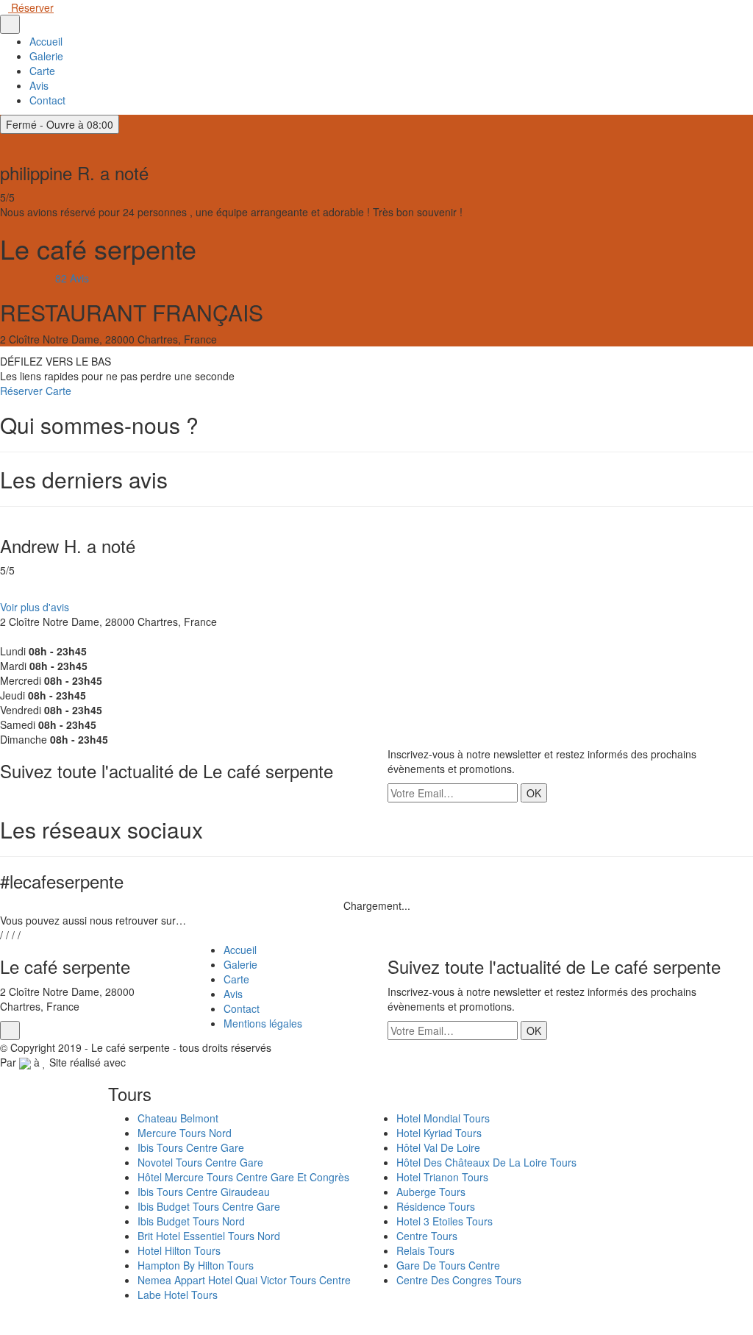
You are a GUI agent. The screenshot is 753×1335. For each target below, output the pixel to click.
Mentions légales (263, 1023)
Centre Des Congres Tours (458, 1279)
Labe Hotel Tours (178, 1294)
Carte (42, 70)
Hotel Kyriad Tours (439, 1132)
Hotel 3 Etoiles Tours (444, 1221)
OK (534, 793)
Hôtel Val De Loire (438, 1147)
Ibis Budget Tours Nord (191, 1221)
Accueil (46, 41)
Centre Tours (426, 1235)
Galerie (46, 56)
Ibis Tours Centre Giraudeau (204, 1191)
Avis (39, 85)
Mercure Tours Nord (185, 1132)
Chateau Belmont (178, 1118)
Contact (47, 100)
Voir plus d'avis (34, 606)
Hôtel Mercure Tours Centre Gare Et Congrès (243, 1177)
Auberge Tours (430, 1191)
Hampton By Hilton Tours (196, 1265)
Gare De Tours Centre (448, 1265)
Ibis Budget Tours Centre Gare (209, 1206)
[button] (5, 592)
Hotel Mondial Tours (443, 1118)
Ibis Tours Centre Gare (191, 1147)
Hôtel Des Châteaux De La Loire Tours (486, 1162)
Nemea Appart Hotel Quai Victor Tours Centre (244, 1279)
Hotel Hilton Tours (179, 1250)
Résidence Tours (435, 1206)
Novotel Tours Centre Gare (200, 1162)
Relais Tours (425, 1250)
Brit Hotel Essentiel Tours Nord (209, 1235)
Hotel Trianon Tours (442, 1177)
